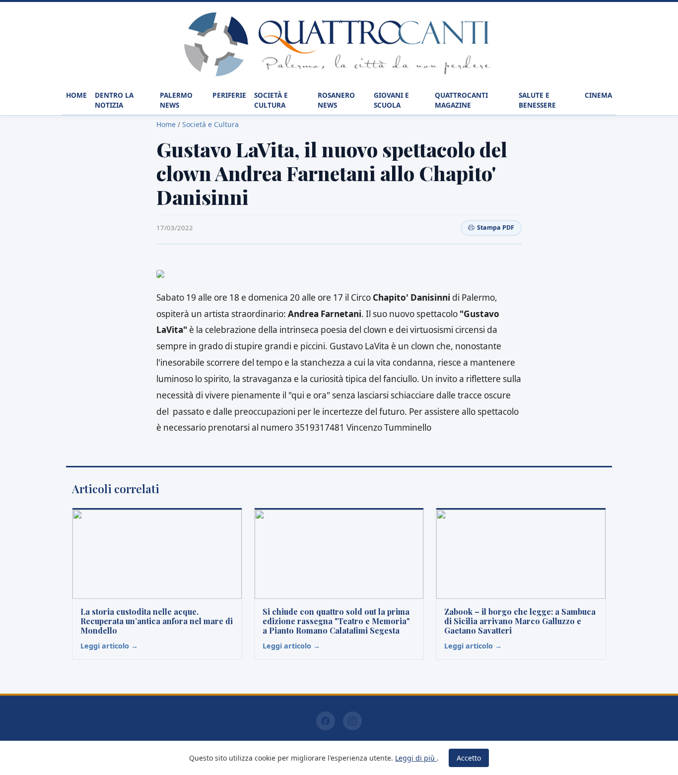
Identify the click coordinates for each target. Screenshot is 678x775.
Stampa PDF (495, 227)
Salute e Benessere (537, 100)
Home (76, 95)
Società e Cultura (271, 100)
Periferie (229, 95)
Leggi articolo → (109, 645)
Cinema (598, 95)
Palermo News (176, 100)
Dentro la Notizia (114, 100)
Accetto (469, 758)
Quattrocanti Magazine (461, 100)
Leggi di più (416, 758)
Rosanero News (336, 100)
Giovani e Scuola (391, 100)
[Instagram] (352, 720)
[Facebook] (325, 720)
